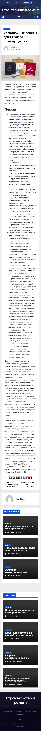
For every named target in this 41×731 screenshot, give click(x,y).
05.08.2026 (11, 661)
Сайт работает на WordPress (13, 711)
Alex (14, 47)
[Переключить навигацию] (19, 17)
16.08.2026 (11, 638)
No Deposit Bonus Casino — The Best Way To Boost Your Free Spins (20, 725)
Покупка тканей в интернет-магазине (27, 484)
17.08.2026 (11, 616)
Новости (7, 29)
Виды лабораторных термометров (13, 484)
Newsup (30, 711)
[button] (34, 17)
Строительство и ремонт (20, 10)
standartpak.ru (16, 117)
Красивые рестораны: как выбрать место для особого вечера (20, 550)
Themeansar (20, 714)
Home (20, 719)
